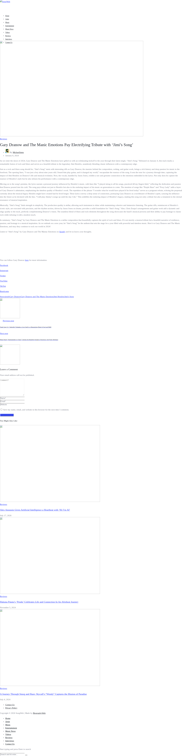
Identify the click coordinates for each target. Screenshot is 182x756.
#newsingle (4, 297)
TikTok (3, 286)
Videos (7, 32)
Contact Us (10, 705)
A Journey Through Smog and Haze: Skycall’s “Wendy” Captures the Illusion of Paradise (43, 694)
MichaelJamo (18, 152)
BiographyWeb (39, 713)
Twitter (3, 276)
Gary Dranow (15, 297)
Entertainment (9, 26)
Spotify (62, 232)
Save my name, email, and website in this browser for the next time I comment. (36, 410)
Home (7, 16)
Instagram (4, 270)
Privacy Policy (11, 708)
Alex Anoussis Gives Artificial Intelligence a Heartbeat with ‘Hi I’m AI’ (35, 510)
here (27, 260)
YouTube (3, 281)
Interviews (8, 39)
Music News (9, 29)
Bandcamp (4, 291)
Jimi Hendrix (59, 297)
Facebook (4, 265)
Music (7, 22)
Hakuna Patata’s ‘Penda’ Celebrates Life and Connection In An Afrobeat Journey (39, 602)
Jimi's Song (69, 297)
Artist (7, 19)
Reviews (8, 36)
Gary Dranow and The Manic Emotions (37, 297)
